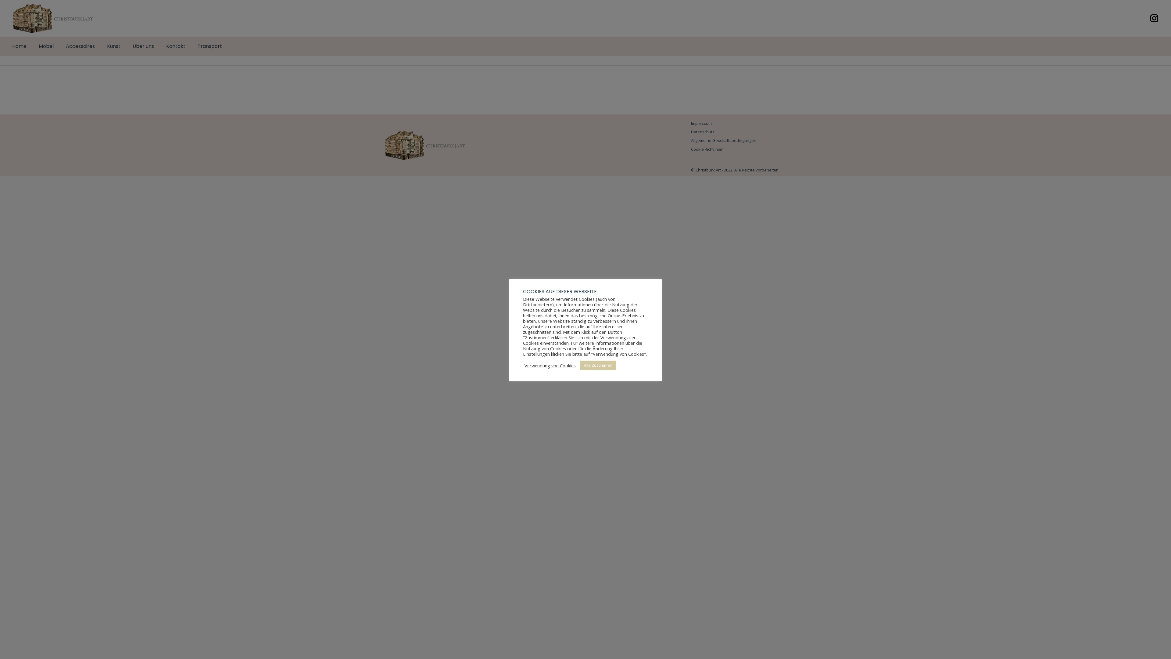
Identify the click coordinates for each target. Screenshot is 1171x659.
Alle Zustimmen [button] (598, 365)
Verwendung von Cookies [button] (550, 365)
